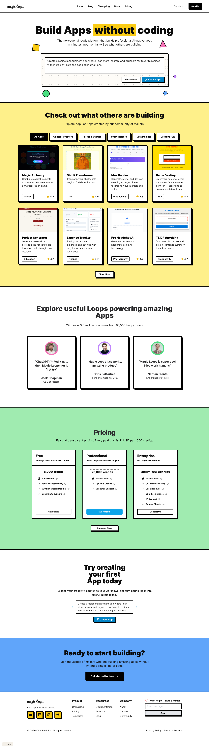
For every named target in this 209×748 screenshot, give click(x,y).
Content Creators (63, 136)
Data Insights (143, 136)
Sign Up (195, 6)
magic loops (15, 6)
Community (126, 716)
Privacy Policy (153, 730)
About (80, 6)
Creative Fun (168, 136)
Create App (154, 79)
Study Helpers (119, 136)
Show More (104, 274)
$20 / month (104, 511)
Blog (90, 6)
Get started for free (102, 676)
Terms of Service (173, 730)
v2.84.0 (8, 744)
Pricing (128, 6)
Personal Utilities (92, 136)
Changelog (104, 6)
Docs (117, 6)
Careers (124, 711)
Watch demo (131, 79)
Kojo (166, 377)
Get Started (53, 511)
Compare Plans (104, 528)
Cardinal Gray (110, 377)
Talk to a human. (172, 700)
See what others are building (122, 44)
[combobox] (104, 472)
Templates (77, 716)
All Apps (39, 136)
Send (163, 713)
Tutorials (100, 711)
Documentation (104, 706)
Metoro (56, 381)
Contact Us (155, 511)
